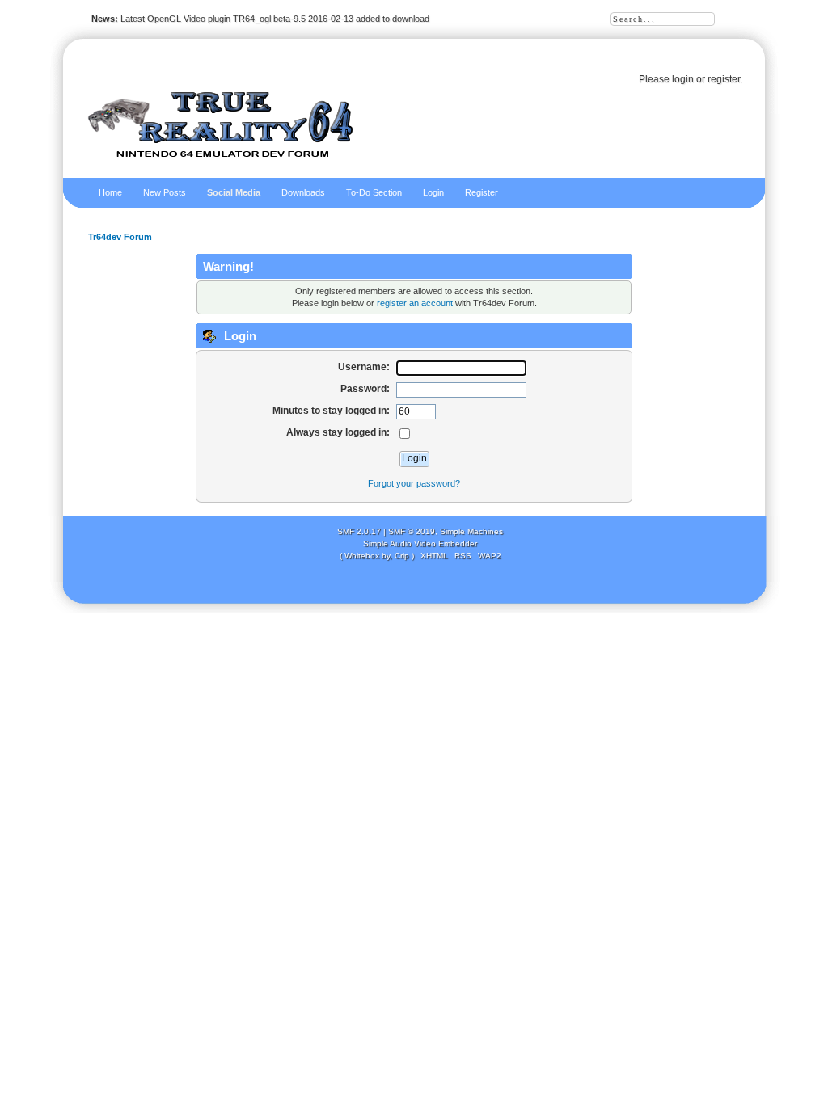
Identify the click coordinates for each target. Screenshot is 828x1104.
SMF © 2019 (411, 531)
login (683, 79)
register (724, 79)
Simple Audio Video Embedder (420, 543)
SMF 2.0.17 (359, 531)
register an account (415, 303)
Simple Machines (471, 531)
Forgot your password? (414, 483)
